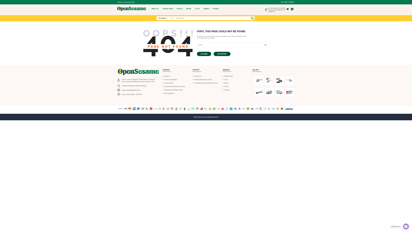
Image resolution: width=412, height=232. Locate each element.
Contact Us (271, 11)
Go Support (222, 54)
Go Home (204, 54)
